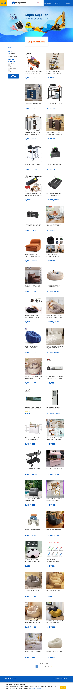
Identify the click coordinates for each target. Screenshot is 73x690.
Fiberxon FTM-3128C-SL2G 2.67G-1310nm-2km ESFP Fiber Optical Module (33, 408)
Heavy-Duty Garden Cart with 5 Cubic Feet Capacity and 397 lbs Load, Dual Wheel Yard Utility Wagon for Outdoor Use (33, 72)
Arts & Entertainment (48, 3)
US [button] (40, 3)
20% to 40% (13, 66)
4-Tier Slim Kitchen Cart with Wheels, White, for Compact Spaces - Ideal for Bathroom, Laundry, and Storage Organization (54, 438)
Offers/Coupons (14, 56)
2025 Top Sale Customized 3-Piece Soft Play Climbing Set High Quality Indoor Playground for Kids (32, 530)
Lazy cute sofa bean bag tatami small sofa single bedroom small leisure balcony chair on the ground (33, 377)
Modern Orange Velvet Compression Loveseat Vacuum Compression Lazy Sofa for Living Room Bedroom (33, 255)
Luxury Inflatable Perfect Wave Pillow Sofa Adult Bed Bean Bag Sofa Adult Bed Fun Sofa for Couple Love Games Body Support (32, 316)
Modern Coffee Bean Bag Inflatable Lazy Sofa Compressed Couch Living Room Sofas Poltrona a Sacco (33, 347)
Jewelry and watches (57, 3)
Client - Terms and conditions (10, 678)
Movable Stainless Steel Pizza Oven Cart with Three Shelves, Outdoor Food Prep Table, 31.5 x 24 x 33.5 (54, 103)
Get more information (35, 688)
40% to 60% (13, 68)
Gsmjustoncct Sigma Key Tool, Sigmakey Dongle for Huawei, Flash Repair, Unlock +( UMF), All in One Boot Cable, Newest (33, 194)
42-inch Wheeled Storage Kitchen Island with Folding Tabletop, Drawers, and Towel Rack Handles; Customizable (54, 133)
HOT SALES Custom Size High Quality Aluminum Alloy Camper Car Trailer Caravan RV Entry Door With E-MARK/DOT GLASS (54, 408)
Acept (63, 687)
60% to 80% (13, 71)
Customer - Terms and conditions (11, 681)
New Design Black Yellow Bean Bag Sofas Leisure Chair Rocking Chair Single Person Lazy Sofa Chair (54, 622)
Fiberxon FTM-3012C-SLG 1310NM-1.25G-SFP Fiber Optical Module (54, 377)
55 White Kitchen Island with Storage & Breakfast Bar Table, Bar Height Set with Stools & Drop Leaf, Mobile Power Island (32, 438)
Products (12, 53)
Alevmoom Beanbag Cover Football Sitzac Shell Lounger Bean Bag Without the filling (33, 560)
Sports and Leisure (68, 3)
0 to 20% (12, 63)
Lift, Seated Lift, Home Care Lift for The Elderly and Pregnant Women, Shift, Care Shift (33, 164)
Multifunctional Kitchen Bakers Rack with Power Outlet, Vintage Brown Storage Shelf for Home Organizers (53, 72)
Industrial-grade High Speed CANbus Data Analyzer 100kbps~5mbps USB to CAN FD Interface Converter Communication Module (54, 194)
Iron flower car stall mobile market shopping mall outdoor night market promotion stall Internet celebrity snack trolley (54, 469)
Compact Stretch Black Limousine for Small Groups (54, 255)
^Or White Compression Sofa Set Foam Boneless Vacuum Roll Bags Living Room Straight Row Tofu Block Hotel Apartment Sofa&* (33, 652)
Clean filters (13, 76)
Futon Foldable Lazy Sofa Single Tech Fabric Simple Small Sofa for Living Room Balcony (53, 225)
